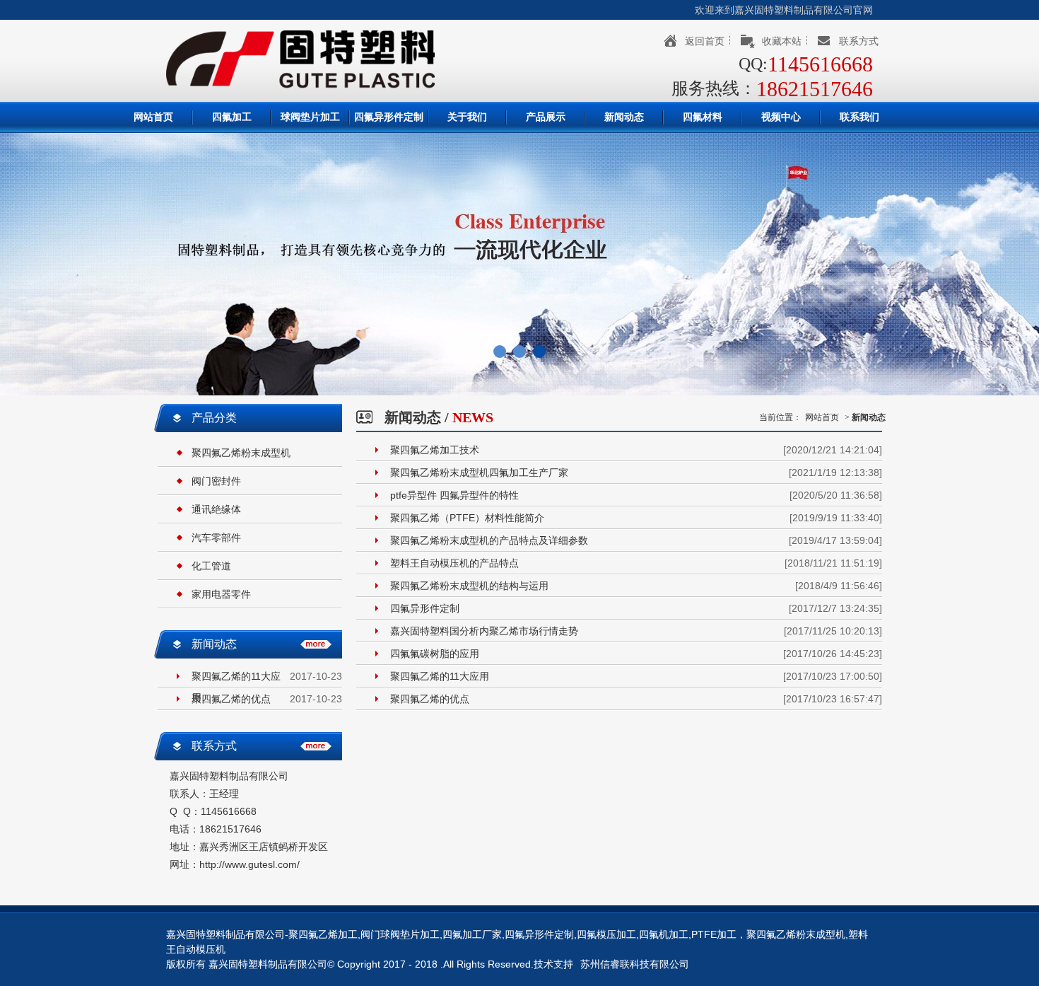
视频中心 (781, 117)
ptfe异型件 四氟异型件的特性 (454, 495)
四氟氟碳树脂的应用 (434, 653)
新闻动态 (624, 117)
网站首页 (153, 117)
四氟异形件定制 (388, 117)
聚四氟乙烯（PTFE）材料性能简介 (467, 517)
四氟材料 (702, 117)
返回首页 (704, 41)
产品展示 (545, 117)
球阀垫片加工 (310, 117)
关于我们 (467, 117)
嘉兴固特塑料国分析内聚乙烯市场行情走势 (484, 631)
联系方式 (859, 41)
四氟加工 (232, 117)
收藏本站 (782, 41)
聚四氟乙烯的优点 (231, 698)
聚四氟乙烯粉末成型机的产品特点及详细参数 (489, 540)
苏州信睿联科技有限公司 (634, 964)
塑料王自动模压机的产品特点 (454, 563)
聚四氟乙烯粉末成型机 (241, 452)
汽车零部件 (216, 537)
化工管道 (211, 566)
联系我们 (859, 117)
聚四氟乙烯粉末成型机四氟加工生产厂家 (479, 472)
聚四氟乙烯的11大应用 (236, 679)
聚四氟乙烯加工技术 (434, 450)
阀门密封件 (216, 481)
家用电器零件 (221, 594)
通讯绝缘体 (216, 509)
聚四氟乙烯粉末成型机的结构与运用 (469, 585)
